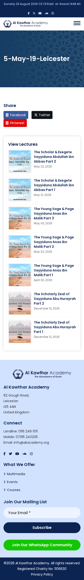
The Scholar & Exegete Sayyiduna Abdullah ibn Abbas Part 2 (54, 157)
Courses (13, 490)
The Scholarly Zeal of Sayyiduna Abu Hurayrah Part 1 (55, 327)
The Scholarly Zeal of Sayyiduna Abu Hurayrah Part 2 (55, 299)
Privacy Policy (42, 574)
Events (12, 482)
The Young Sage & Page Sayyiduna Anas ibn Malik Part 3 (54, 213)
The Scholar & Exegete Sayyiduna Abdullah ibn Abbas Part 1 (54, 185)
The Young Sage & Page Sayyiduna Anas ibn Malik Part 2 (54, 242)
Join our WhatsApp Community (42, 545)
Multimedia (16, 474)
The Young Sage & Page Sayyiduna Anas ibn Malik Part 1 (54, 270)
